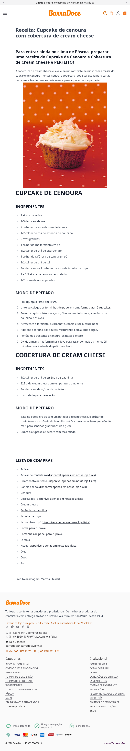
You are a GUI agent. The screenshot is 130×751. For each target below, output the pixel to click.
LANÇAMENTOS (98, 680)
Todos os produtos (15, 706)
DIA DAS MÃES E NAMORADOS (22, 702)
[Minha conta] (118, 13)
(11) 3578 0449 (17, 633)
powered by (114, 743)
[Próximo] (125, 2)
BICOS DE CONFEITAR (17, 664)
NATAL (8, 698)
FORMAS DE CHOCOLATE (19, 680)
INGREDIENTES (13, 685)
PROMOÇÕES (97, 689)
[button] (118, 13)
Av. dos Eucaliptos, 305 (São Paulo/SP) (33, 651)
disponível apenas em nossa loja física (71, 475)
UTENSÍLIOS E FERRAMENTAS (21, 689)
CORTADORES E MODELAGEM (21, 668)
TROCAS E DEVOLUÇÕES (103, 706)
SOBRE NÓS (96, 698)
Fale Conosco (16, 642)
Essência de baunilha (34, 510)
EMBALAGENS (12, 672)
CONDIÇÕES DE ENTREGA (104, 676)
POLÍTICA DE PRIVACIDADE (105, 702)
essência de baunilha (60, 377)
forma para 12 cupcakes (95, 307)
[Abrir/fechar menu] (5, 13)
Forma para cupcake (33, 528)
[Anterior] (4, 2)
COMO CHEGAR (98, 664)
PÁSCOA (9, 693)
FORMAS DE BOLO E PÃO (19, 676)
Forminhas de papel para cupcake (42, 534)
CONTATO (95, 672)
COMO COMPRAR (99, 668)
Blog (93, 710)
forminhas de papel (57, 307)
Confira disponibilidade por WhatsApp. (72, 623)
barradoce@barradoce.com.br (23, 646)
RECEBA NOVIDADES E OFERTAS (107, 693)
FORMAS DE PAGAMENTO (103, 685)
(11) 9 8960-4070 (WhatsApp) (26, 636)
